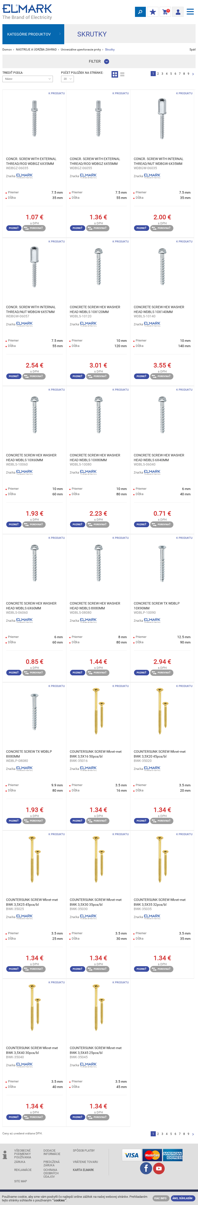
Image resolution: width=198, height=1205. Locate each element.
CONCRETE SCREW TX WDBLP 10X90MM (157, 605)
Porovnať (36, 228)
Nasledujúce (193, 74)
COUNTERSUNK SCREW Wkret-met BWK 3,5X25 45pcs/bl (32, 902)
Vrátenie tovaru (85, 1162)
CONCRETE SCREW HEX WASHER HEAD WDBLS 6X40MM (159, 457)
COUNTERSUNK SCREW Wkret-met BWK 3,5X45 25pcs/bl (96, 1050)
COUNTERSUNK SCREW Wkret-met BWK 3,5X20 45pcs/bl (160, 754)
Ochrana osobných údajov (51, 1173)
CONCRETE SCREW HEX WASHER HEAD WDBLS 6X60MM (31, 605)
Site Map (20, 1181)
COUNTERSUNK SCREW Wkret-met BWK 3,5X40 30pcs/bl (32, 1050)
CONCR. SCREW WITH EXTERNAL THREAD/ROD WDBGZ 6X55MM (95, 161)
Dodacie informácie (51, 1152)
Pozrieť (14, 228)
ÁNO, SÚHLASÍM (182, 1198)
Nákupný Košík (164, 12)
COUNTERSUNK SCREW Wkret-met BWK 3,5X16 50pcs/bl (96, 754)
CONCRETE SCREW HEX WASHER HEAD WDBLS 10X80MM (95, 457)
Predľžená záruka (51, 1163)
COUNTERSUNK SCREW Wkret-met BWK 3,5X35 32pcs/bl (160, 902)
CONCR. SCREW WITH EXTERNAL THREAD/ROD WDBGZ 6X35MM (31, 161)
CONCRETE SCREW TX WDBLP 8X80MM (29, 754)
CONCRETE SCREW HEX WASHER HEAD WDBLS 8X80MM (95, 605)
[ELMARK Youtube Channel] (159, 1173)
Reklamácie (23, 1170)
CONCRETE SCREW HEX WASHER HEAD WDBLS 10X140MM (159, 309)
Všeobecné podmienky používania (22, 1154)
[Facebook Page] (146, 1173)
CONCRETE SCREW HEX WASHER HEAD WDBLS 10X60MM (31, 457)
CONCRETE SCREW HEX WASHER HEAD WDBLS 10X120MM (95, 309)
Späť (193, 49)
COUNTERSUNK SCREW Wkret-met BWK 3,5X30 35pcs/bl (96, 902)
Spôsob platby (84, 1150)
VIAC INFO (160, 1198)
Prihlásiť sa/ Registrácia (177, 10)
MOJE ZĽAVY (152, 12)
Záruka (19, 1162)
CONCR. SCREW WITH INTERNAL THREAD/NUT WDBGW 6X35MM (159, 161)
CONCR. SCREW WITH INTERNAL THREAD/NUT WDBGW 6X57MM (31, 309)
